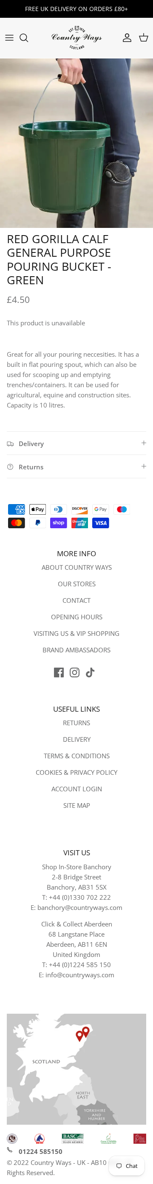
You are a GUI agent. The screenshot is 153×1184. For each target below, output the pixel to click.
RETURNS (76, 722)
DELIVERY (77, 739)
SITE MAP (76, 805)
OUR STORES (77, 584)
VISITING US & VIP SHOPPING (76, 633)
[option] (76, 143)
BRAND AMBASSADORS (76, 650)
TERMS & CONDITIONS (77, 755)
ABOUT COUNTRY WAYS (77, 567)
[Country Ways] (76, 38)
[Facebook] (59, 672)
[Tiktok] (90, 672)
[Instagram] (74, 672)
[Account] (125, 37)
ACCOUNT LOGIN (76, 789)
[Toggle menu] (9, 37)
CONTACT (76, 600)
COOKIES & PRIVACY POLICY (76, 772)
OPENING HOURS (76, 617)
